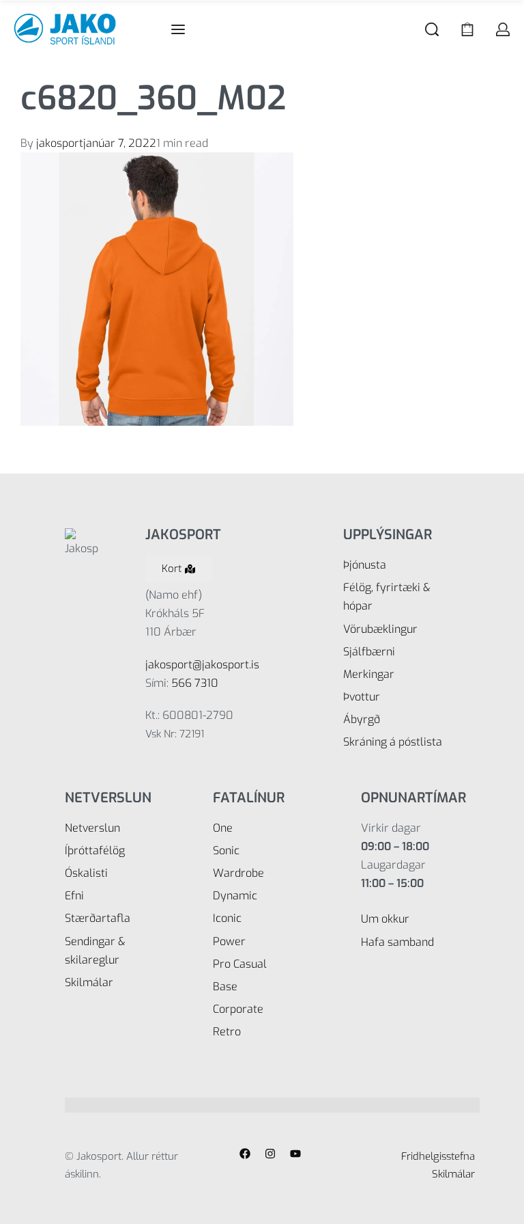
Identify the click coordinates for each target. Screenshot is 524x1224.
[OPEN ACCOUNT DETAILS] (502, 29)
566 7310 (194, 683)
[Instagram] (270, 1153)
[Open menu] (178, 29)
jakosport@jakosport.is (202, 664)
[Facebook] (244, 1153)
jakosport (59, 143)
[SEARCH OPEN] (431, 29)
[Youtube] (295, 1153)
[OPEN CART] (467, 29)
